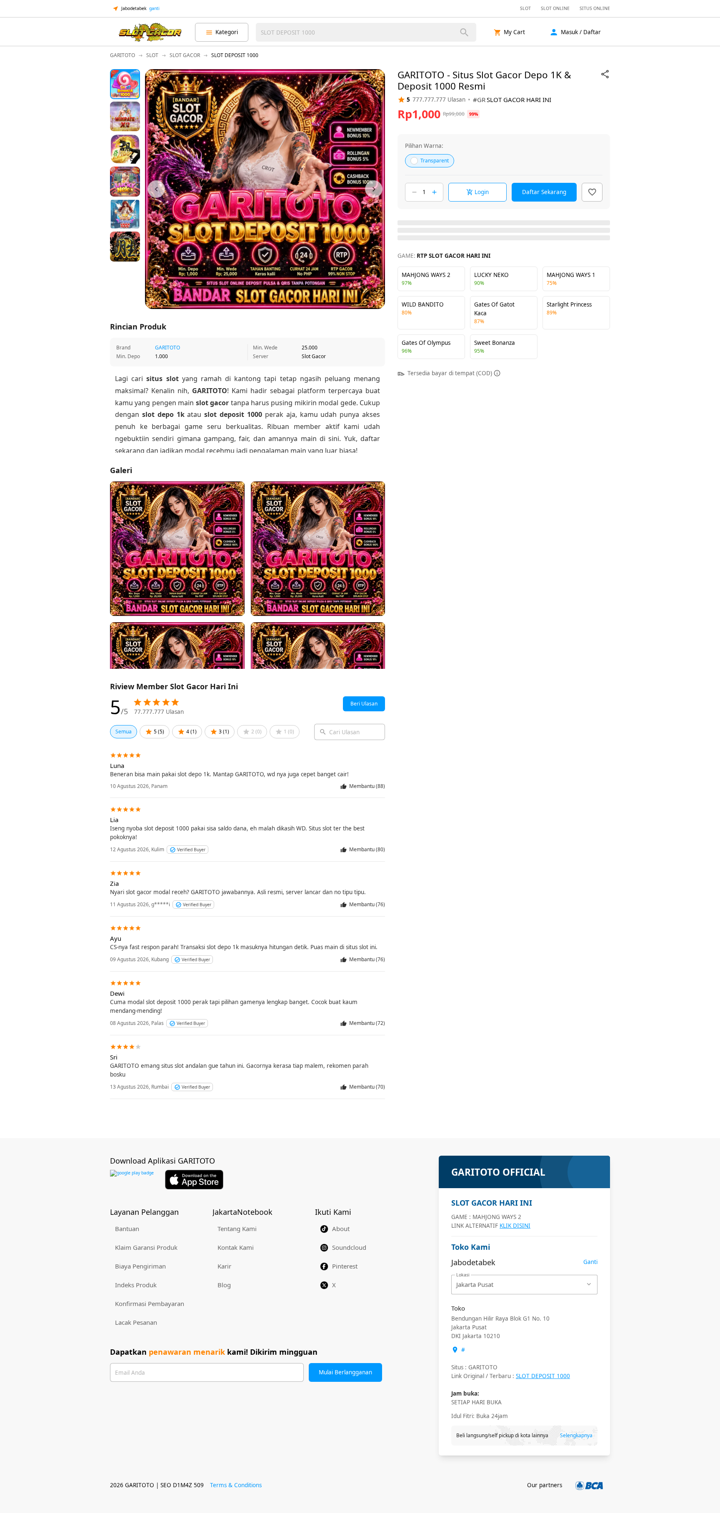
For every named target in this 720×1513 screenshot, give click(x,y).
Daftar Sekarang (544, 192)
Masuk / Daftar (581, 32)
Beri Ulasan (364, 703)
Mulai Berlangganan (345, 1372)
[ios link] (194, 1179)
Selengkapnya (576, 1435)
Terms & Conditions (236, 1485)
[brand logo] (150, 32)
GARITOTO (167, 347)
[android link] (132, 1179)
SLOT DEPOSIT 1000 (543, 1376)
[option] (125, 84)
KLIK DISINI (515, 1225)
